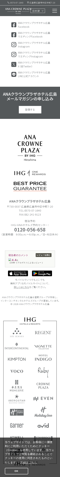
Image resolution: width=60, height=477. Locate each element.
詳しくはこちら (21, 287)
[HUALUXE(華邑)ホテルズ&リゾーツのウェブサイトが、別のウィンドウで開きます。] (17, 385)
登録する (30, 109)
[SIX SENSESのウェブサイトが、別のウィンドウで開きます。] (17, 332)
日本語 (36, 10)
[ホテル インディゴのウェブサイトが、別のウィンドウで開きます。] (43, 357)
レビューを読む (43, 255)
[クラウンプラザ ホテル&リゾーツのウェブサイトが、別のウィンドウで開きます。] (43, 386)
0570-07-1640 (16, 2)
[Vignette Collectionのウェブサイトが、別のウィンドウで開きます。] (43, 347)
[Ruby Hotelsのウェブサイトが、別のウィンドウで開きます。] (43, 372)
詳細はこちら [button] (28, 462)
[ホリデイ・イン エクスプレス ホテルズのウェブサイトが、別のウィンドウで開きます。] (17, 412)
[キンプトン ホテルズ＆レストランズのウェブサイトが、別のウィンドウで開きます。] (17, 359)
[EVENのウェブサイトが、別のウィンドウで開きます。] (43, 399)
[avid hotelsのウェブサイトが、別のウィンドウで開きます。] (43, 425)
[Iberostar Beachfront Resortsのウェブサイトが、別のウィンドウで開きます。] (16, 398)
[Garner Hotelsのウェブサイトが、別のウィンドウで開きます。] (17, 425)
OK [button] (16, 471)
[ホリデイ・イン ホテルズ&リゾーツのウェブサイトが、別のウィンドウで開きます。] (43, 412)
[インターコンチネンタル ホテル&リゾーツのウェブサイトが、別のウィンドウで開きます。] (17, 346)
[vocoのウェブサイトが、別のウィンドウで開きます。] (16, 371)
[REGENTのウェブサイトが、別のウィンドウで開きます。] (43, 332)
